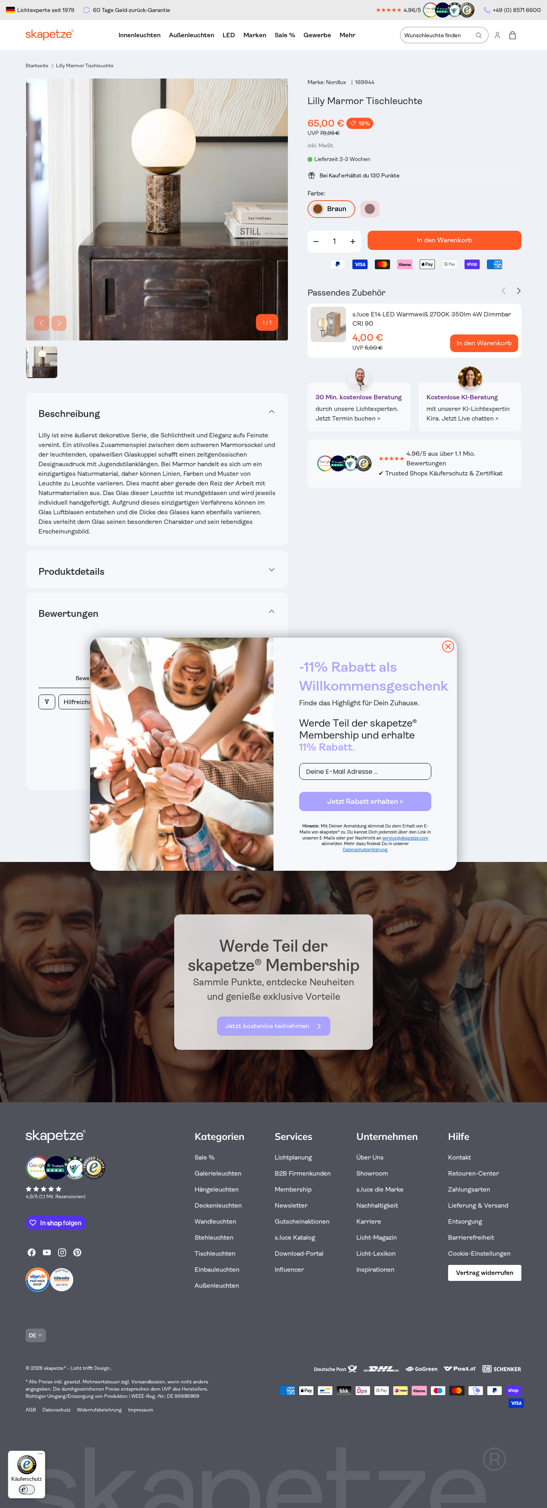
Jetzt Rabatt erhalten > (365, 801)
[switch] (27, 1489)
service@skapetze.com (405, 838)
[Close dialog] (448, 646)
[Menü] (40, 1455)
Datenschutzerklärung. (365, 849)
